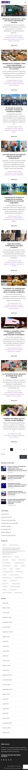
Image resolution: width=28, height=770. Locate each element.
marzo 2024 (6, 660)
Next (24, 449)
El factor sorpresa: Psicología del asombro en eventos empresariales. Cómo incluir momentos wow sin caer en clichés (17, 468)
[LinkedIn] (6, 760)
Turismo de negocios (14, 85)
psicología (4, 589)
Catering (4, 568)
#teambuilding (22, 559)
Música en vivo (5, 583)
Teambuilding (16, 40)
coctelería (8, 305)
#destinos (4, 545)
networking (4, 586)
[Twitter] (3, 760)
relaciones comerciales (6, 592)
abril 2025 (5, 603)
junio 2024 (6, 646)
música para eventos (16, 583)
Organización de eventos (9, 39)
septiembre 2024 (7, 632)
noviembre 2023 (7, 680)
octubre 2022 (7, 728)
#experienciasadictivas (7, 556)
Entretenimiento (19, 571)
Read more (14, 45)
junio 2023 (6, 704)
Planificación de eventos (15, 586)
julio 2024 (5, 641)
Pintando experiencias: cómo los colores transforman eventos (14, 20)
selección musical (18, 592)
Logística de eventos (19, 577)
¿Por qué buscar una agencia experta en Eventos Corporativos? (14, 156)
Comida (11, 568)
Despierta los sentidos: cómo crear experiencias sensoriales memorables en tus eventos (14, 66)
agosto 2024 (6, 636)
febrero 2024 (6, 665)
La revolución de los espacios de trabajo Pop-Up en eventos (14, 375)
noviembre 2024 (7, 622)
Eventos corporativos (18, 37)
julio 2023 (5, 699)
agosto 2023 (6, 694)
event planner (8, 37)
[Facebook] (1, 760)
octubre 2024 (7, 627)
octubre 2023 (7, 684)
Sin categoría (13, 83)
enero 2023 (6, 718)
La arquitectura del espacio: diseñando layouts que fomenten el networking (17, 493)
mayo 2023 (6, 708)
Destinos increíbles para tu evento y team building (14, 419)
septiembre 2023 (7, 689)
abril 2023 (5, 713)
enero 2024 (6, 670)
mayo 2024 (6, 651)
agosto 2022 (6, 732)
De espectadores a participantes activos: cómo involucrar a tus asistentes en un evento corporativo (17, 501)
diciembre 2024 (7, 617)
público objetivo (13, 589)
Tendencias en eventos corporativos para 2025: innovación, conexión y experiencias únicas (17, 485)
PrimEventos (19, 39)
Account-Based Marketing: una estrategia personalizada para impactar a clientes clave (16, 477)
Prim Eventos (9, 35)
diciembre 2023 (7, 675)
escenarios (4, 574)
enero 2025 (6, 612)
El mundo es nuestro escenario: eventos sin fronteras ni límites (14, 109)
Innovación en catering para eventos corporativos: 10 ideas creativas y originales (14, 290)
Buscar (3, 454)
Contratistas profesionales (7, 571)
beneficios (23, 565)
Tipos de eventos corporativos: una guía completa (14, 245)
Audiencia (16, 565)
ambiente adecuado (6, 565)
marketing (4, 580)
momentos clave (13, 580)
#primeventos (5, 559)
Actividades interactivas (19, 562)
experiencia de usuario (6, 577)
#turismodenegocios (6, 562)
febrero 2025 (6, 608)
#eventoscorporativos (13, 545)
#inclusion (17, 556)
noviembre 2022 (7, 723)
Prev (4, 449)
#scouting (13, 559)
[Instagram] (8, 760)
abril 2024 (5, 656)
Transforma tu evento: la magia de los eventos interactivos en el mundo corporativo (14, 200)
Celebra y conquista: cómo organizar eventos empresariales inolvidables (14, 332)
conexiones (18, 568)
